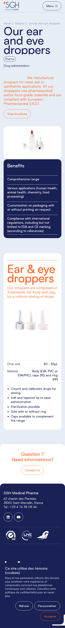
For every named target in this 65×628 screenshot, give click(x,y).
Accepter (50, 616)
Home (7, 23)
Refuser (24, 606)
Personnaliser (47, 606)
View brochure (17, 114)
